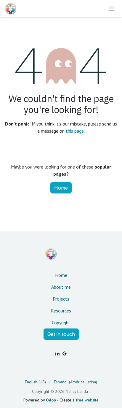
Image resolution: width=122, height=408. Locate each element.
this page (75, 131)
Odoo (51, 400)
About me (61, 287)
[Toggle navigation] (112, 8)
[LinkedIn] (57, 353)
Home (61, 188)
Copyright (61, 323)
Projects (61, 299)
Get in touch (61, 334)
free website (87, 400)
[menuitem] (35, 382)
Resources (61, 311)
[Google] (64, 353)
